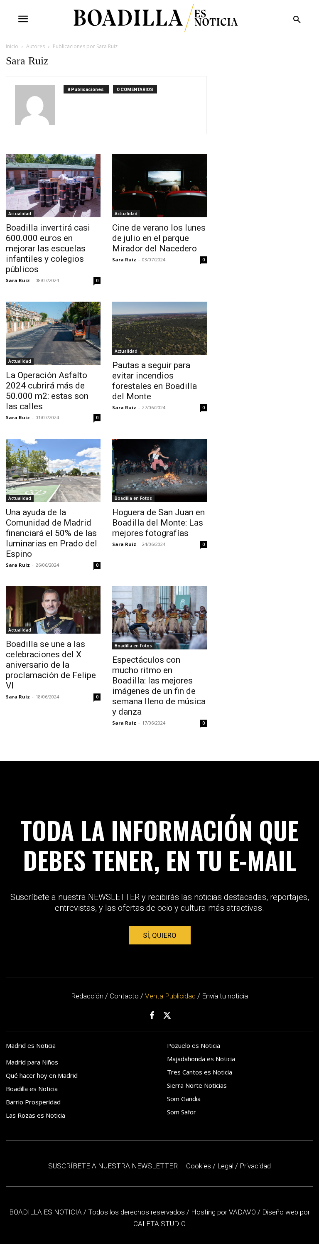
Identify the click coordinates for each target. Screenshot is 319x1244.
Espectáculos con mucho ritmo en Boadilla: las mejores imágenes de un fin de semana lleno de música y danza (159, 686)
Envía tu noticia (225, 996)
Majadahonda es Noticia (201, 1059)
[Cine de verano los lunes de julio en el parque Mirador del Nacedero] (159, 185)
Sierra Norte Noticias (197, 1085)
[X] (167, 1015)
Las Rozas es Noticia (35, 1115)
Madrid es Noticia (31, 1045)
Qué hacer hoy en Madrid (42, 1075)
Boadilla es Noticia (32, 1088)
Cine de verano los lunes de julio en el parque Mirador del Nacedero (159, 238)
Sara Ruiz (18, 280)
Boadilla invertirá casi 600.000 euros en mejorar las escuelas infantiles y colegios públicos (48, 248)
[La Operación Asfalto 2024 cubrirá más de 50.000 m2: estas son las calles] (53, 333)
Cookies (198, 1166)
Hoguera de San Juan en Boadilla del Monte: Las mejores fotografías (158, 522)
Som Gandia (184, 1098)
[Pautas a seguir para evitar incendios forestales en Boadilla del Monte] (159, 328)
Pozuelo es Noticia (193, 1045)
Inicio (12, 46)
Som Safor (181, 1112)
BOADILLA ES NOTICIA (46, 1212)
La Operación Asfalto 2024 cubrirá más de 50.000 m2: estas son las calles (47, 390)
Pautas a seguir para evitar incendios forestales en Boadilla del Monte (154, 380)
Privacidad (255, 1166)
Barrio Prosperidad (33, 1102)
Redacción (87, 996)
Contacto (124, 996)
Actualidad (19, 213)
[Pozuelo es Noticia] (156, 18)
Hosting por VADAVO (223, 1212)
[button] (297, 20)
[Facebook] (152, 1015)
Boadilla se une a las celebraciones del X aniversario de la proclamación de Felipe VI (51, 665)
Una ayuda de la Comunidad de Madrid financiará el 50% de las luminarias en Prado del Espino (51, 533)
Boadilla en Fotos (133, 498)
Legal (225, 1166)
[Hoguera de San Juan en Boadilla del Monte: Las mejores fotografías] (159, 470)
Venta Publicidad (171, 996)
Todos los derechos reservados (137, 1212)
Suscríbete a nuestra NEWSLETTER (113, 1166)
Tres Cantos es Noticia (199, 1072)
